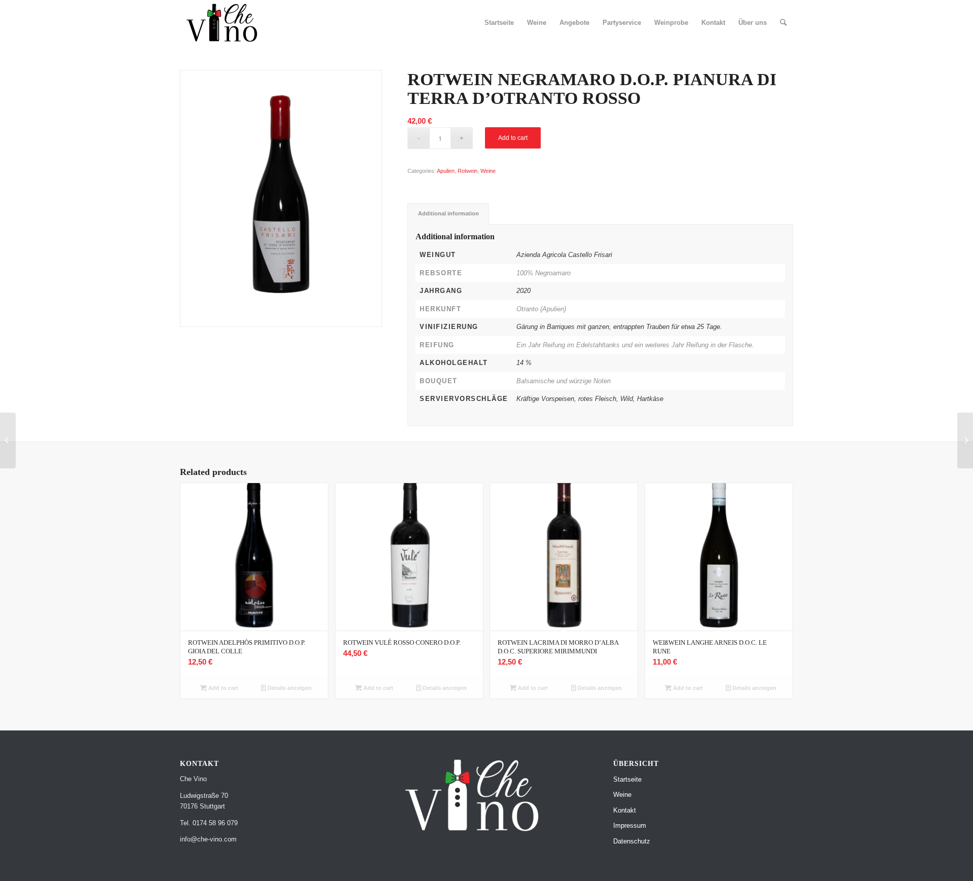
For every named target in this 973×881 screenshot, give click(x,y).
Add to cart (513, 137)
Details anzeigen (289, 688)
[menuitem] (783, 23)
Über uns (752, 22)
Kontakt (713, 22)
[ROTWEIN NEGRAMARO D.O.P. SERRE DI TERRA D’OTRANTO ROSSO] (8, 440)
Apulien (446, 171)
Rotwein (467, 171)
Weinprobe (671, 22)
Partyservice (622, 22)
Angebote (574, 22)
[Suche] (783, 23)
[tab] (448, 213)
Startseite (499, 22)
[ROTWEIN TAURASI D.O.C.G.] (965, 440)
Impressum (629, 825)
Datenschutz (631, 841)
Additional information (448, 213)
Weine (536, 22)
